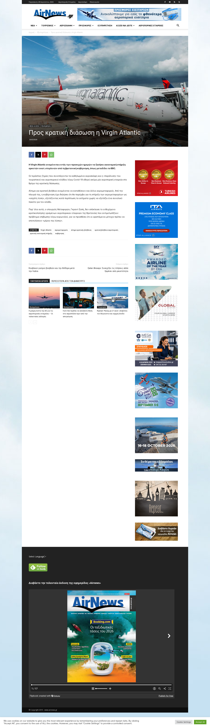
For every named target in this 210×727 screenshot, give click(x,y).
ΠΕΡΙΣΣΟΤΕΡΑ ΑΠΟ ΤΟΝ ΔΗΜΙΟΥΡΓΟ (68, 281)
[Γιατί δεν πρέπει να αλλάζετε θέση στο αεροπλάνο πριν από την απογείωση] (78, 297)
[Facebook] (165, 2)
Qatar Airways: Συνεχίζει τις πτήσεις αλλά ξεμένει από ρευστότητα (108, 269)
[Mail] (170, 2)
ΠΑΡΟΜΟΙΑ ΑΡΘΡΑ (39, 281)
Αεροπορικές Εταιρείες (67, 2)
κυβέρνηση (59, 233)
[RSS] (174, 2)
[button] (177, 25)
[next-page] (35, 322)
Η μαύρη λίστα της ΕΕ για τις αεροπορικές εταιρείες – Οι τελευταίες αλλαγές (41, 314)
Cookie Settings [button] (184, 722)
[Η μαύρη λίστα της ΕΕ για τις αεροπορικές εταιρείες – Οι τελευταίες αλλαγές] (44, 297)
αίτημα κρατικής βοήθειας (81, 230)
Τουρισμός (47, 25)
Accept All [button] (200, 722)
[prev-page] (30, 322)
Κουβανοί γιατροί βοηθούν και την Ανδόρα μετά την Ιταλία (51, 269)
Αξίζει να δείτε (124, 25)
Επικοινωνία (94, 2)
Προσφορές (85, 25)
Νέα (33, 25)
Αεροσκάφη (82, 2)
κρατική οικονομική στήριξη (41, 233)
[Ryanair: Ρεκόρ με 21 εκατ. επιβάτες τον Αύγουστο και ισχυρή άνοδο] (112, 297)
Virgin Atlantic (46, 230)
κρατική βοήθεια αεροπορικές (106, 230)
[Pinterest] (45, 155)
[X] (179, 2)
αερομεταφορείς (61, 230)
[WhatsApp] (51, 155)
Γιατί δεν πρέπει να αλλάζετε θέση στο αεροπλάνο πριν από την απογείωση (77, 314)
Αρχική (31, 32)
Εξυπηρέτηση (105, 25)
